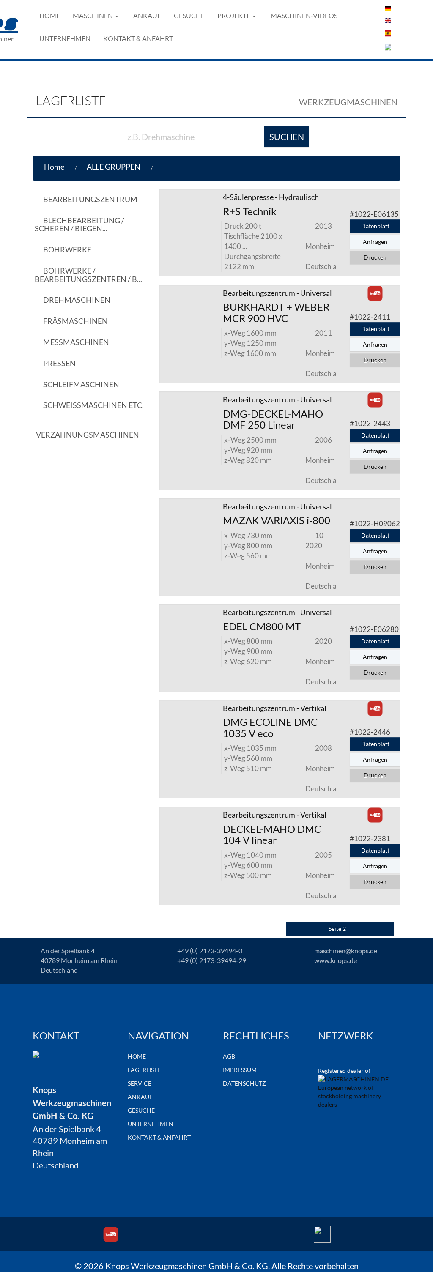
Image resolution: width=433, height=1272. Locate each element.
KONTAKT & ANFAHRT (138, 38)
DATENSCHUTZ (244, 1083)
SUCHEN (286, 136)
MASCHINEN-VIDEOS (304, 15)
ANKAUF (147, 15)
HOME (49, 15)
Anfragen (375, 241)
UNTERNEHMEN (64, 38)
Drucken (375, 257)
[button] (163, 167)
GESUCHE (189, 15)
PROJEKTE (233, 15)
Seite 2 (338, 928)
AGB (229, 1056)
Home (54, 166)
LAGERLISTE (144, 1069)
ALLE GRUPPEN (113, 166)
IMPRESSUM (240, 1069)
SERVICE (139, 1083)
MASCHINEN (93, 15)
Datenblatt (375, 226)
